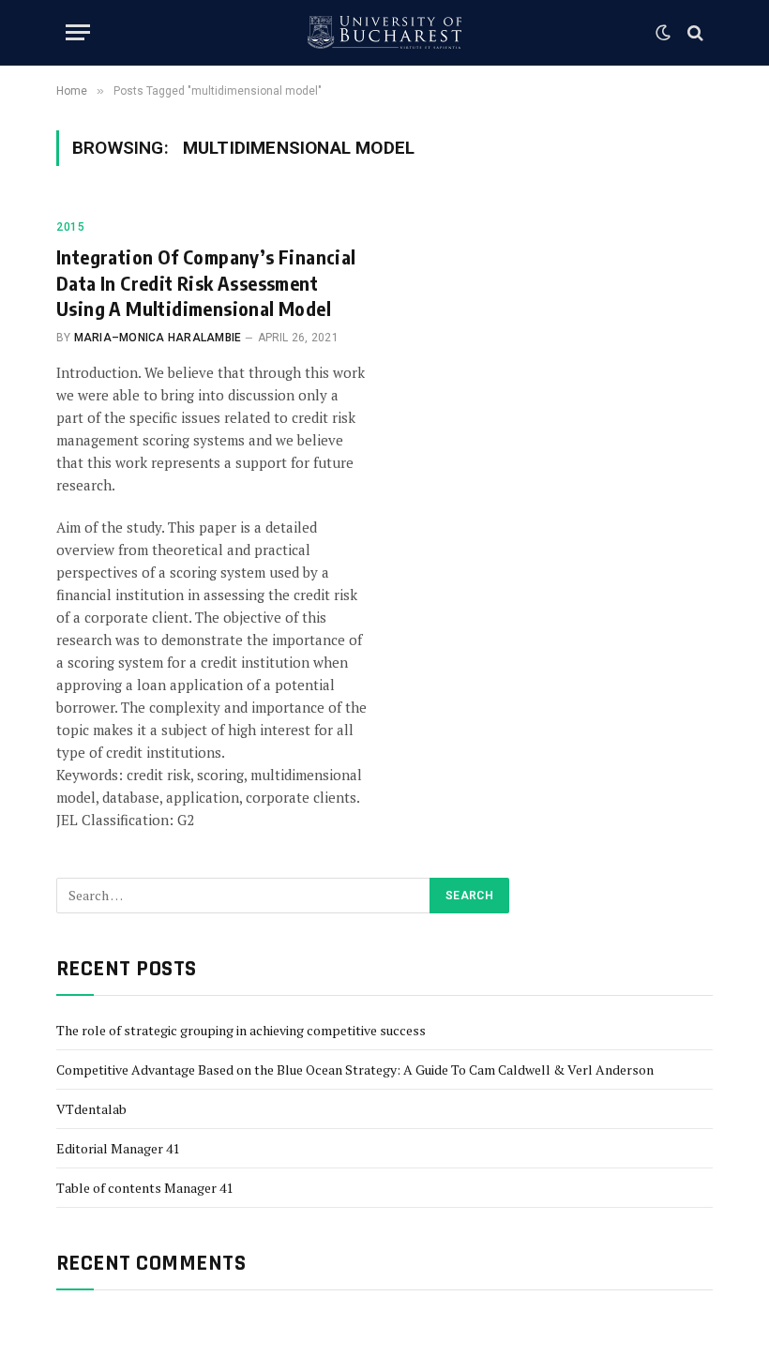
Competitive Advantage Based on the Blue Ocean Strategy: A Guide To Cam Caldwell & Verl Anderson (355, 1069)
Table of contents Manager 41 (144, 1188)
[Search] (693, 32)
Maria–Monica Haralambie (158, 337)
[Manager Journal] (384, 32)
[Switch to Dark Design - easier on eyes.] (663, 32)
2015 (70, 227)
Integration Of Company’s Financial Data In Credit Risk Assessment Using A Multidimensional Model (206, 282)
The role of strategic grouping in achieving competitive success (241, 1030)
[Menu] (78, 32)
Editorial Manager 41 (117, 1148)
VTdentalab (91, 1109)
